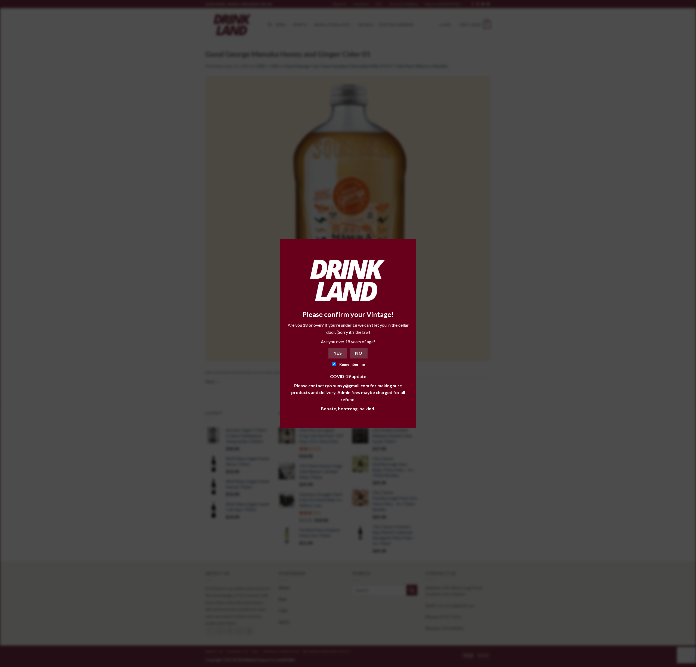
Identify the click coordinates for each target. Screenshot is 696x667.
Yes (338, 353)
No (358, 353)
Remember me (351, 364)
